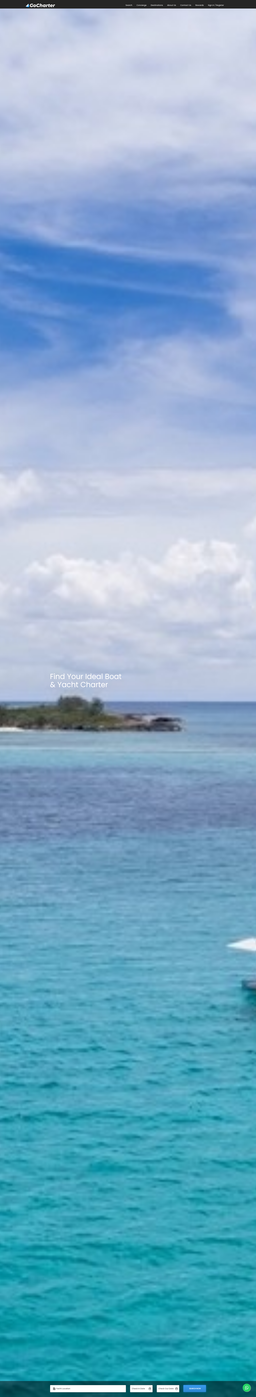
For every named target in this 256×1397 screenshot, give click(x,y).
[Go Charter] (40, 6)
